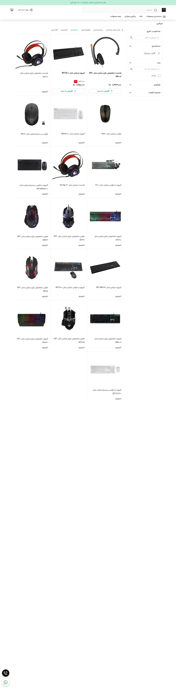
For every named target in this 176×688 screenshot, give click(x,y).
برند (158, 62)
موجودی (157, 84)
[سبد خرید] (11, 9)
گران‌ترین (54, 30)
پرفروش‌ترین (85, 30)
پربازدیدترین (98, 30)
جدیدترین (74, 30)
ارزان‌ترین (64, 30)
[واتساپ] (5, 682)
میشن (153, 75)
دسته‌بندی (156, 46)
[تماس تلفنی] (5, 673)
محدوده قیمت (154, 92)
